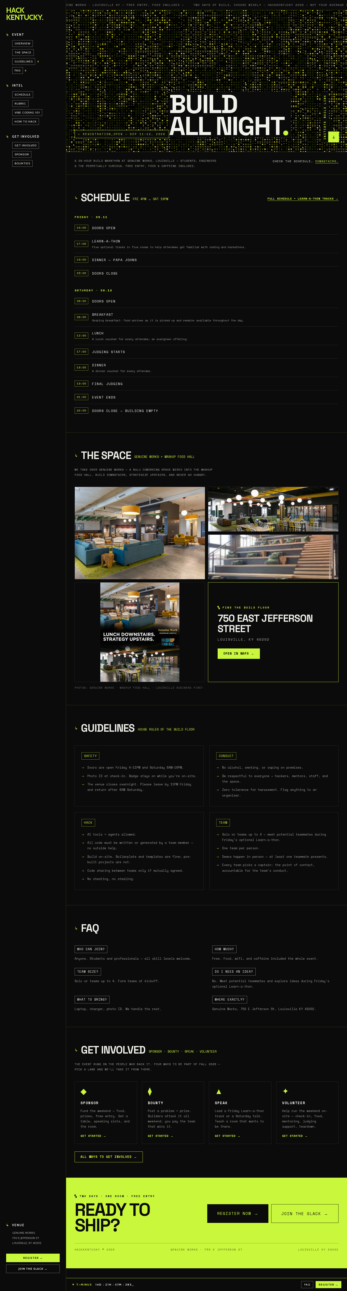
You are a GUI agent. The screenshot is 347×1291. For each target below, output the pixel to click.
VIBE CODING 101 (27, 112)
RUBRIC (20, 103)
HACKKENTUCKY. (24, 14)
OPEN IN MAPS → (238, 653)
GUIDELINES (24, 61)
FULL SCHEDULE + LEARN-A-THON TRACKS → (303, 199)
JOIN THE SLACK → (304, 1214)
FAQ (18, 70)
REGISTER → (33, 1258)
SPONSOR (22, 154)
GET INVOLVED (26, 145)
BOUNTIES (22, 163)
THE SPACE (23, 52)
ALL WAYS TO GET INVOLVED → (108, 1156)
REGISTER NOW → (237, 1213)
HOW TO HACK (26, 121)
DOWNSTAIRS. (327, 161)
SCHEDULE (23, 94)
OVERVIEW (22, 43)
